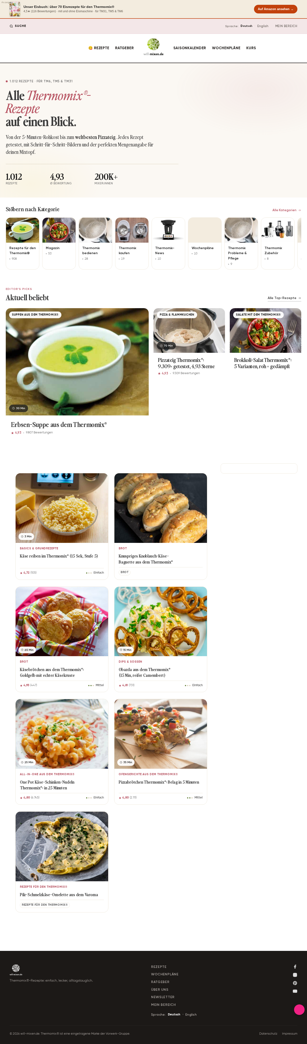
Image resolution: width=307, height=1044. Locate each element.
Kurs (251, 48)
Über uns (160, 990)
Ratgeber (124, 48)
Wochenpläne (226, 48)
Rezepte (159, 967)
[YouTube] (295, 991)
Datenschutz (268, 1033)
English (263, 26)
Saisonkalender (189, 48)
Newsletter (163, 997)
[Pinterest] (295, 983)
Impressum (289, 1033)
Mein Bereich (286, 26)
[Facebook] (295, 966)
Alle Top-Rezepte (282, 298)
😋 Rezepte (98, 48)
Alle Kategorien (284, 210)
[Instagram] (295, 974)
